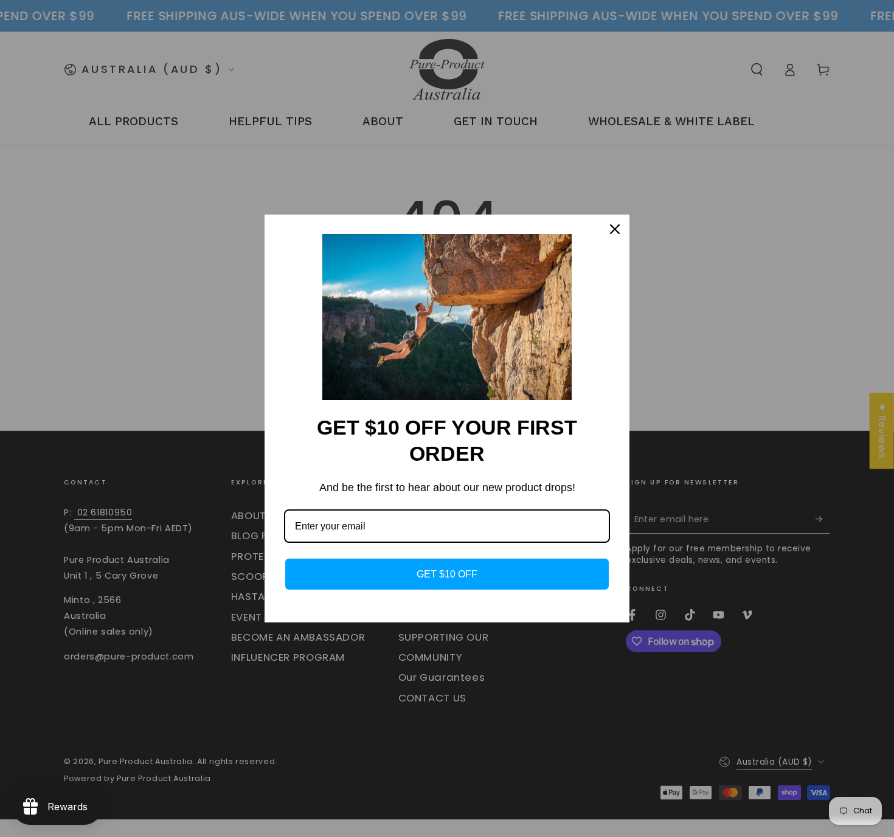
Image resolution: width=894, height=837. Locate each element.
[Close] (614, 229)
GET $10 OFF (447, 574)
